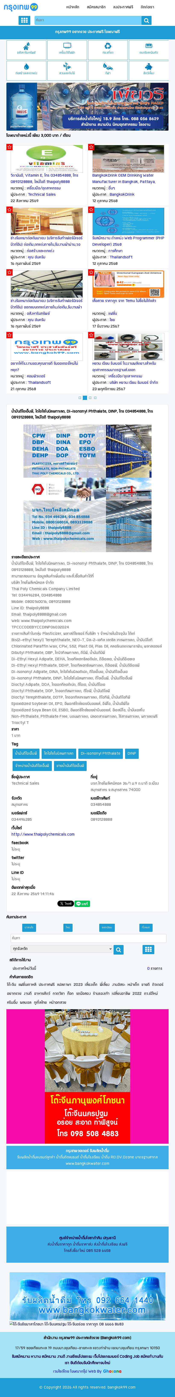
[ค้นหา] (146, 20)
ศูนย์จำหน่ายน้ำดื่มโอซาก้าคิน (80, 1238)
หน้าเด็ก (133, 985)
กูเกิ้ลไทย (40, 1003)
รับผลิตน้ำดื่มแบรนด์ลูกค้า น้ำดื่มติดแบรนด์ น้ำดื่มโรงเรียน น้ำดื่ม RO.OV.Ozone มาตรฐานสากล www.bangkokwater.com (87, 1157)
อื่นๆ (111, 188)
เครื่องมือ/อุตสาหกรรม (44, 188)
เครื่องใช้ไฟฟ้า (67, 52)
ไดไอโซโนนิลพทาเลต (59, 754)
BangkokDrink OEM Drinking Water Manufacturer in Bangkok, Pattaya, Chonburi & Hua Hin (124, 182)
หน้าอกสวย (57, 1003)
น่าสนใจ (29, 927)
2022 (137, 994)
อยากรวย (14, 994)
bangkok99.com (122, 1388)
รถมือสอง (83, 994)
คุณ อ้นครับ (36, 257)
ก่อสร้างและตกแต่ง (26, 73)
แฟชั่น (112, 314)
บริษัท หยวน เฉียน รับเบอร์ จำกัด (134, 383)
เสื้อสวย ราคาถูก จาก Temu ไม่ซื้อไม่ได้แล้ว (124, 301)
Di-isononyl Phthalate (100, 754)
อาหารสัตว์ (42, 994)
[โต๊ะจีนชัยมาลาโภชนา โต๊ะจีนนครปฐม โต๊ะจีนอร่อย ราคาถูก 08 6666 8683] (87, 1324)
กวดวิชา (59, 994)
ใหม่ (68, 927)
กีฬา (108, 73)
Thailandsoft (39, 383)
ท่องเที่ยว (108, 52)
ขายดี (145, 985)
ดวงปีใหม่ (151, 994)
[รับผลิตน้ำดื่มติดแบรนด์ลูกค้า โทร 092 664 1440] (87, 1296)
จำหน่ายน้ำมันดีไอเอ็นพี (32, 766)
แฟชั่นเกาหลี (27, 985)
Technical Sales (42, 195)
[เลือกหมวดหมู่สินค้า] (24, 20)
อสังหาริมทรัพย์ (26, 52)
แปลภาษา (64, 985)
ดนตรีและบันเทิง (149, 52)
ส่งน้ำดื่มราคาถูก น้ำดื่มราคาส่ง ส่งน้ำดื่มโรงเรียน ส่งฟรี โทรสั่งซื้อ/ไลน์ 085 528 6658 (87, 1244)
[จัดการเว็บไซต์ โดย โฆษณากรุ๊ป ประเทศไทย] (112, 1372)
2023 (78, 985)
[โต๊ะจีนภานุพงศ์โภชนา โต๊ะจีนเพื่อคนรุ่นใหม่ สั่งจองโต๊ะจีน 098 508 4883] (87, 1077)
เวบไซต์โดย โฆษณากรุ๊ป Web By (78, 1372)
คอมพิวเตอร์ (36, 376)
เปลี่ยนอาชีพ (121, 994)
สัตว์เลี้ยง (148, 73)
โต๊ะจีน (11, 985)
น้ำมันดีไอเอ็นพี (26, 754)
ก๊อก (70, 994)
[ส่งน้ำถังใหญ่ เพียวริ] (87, 107)
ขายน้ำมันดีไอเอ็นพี (70, 766)
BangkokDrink (122, 195)
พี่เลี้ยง (105, 985)
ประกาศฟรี (47, 985)
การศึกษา (115, 251)
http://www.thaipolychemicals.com (43, 835)
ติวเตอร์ (157, 985)
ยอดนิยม (107, 927)
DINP (132, 754)
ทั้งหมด (146, 927)
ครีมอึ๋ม (12, 1003)
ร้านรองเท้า (101, 994)
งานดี (28, 994)
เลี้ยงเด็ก (91, 985)
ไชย (112, 320)
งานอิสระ (118, 985)
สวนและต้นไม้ (67, 73)
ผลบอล (26, 1003)
